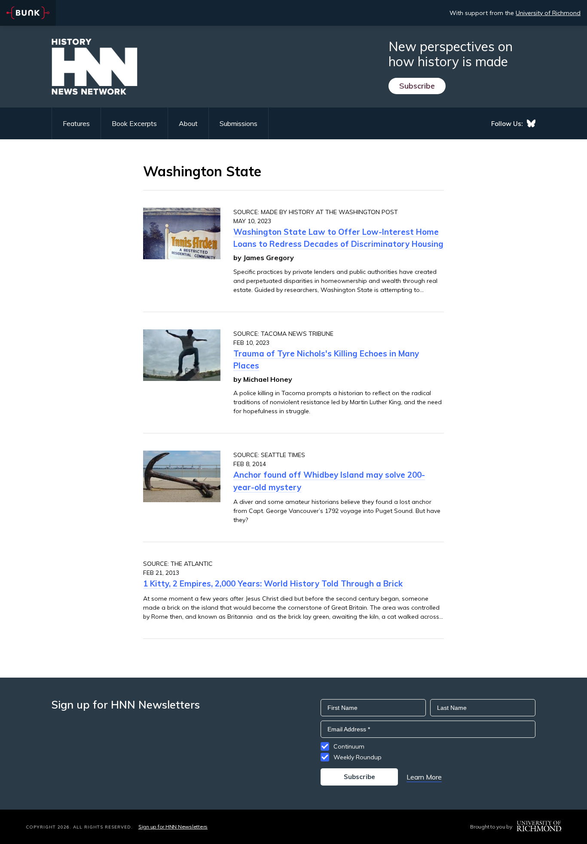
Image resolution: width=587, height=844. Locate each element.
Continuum (348, 746)
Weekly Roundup (357, 757)
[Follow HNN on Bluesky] (531, 123)
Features (76, 123)
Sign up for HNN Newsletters (173, 826)
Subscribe (417, 86)
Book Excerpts (134, 123)
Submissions (238, 123)
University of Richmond (548, 13)
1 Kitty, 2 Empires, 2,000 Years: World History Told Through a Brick (273, 583)
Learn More (424, 777)
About (188, 123)
